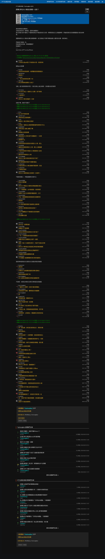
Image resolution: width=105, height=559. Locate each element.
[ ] (24, 433)
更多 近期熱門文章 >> (52, 475)
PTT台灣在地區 (19, 6)
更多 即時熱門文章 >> (52, 528)
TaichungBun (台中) (28, 6)
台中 (27, 408)
